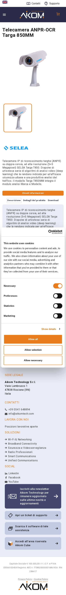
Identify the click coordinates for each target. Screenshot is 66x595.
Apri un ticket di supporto (31, 515)
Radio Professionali (20, 452)
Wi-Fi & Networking (20, 439)
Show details (48, 329)
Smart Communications (22, 456)
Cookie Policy (41, 579)
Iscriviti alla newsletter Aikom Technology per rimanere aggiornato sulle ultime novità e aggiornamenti (34, 496)
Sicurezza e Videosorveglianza (27, 447)
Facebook (14, 477)
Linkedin (13, 473)
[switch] (57, 295)
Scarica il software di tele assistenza (31, 528)
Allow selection (33, 349)
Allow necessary (33, 360)
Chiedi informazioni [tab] (33, 193)
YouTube (13, 481)
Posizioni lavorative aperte (21, 426)
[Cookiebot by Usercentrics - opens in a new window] (48, 232)
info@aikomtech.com (21, 413)
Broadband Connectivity (22, 443)
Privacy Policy (25, 579)
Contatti (36, 3)
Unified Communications (23, 460)
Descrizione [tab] (14, 200)
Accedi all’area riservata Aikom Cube (30, 543)
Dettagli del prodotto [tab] (34, 200)
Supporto (54, 3)
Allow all (33, 339)
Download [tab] (53, 200)
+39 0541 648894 (19, 409)
